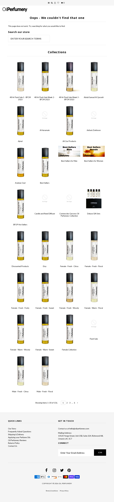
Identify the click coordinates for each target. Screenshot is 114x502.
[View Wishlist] (58, 3)
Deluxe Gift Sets (93, 214)
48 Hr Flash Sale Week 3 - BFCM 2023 (69, 98)
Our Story (12, 429)
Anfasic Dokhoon (94, 130)
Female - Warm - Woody (20, 350)
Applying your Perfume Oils (19, 437)
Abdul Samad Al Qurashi (94, 97)
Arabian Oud (20, 183)
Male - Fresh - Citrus (20, 391)
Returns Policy (14, 443)
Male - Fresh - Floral (45, 391)
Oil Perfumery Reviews (17, 440)
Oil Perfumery (65, 483)
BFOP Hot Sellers (20, 224)
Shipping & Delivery (16, 434)
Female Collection (69, 350)
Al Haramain (45, 130)
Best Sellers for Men (69, 161)
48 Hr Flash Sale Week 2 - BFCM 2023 (44, 98)
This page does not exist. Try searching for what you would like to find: (36, 26)
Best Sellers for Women (93, 161)
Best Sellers (44, 183)
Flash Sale (94, 339)
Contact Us (12, 446)
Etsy (44, 266)
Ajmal (20, 141)
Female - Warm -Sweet (45, 350)
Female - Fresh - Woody (69, 308)
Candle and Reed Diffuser (44, 214)
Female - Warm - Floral (94, 308)
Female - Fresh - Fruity (20, 308)
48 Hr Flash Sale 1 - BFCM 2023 (20, 98)
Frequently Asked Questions (19, 431)
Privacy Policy (64, 491)
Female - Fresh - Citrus (69, 266)
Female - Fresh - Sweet (45, 308)
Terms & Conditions (52, 491)
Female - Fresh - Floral (94, 266)
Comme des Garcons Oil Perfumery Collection (69, 215)
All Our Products (69, 141)
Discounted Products (20, 266)
